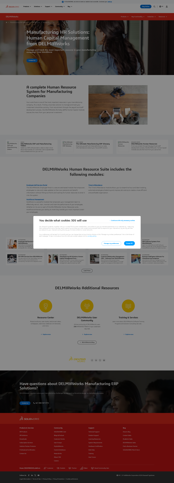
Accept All (129, 243)
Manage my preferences (111, 243)
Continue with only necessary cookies (123, 220)
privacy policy (92, 236)
